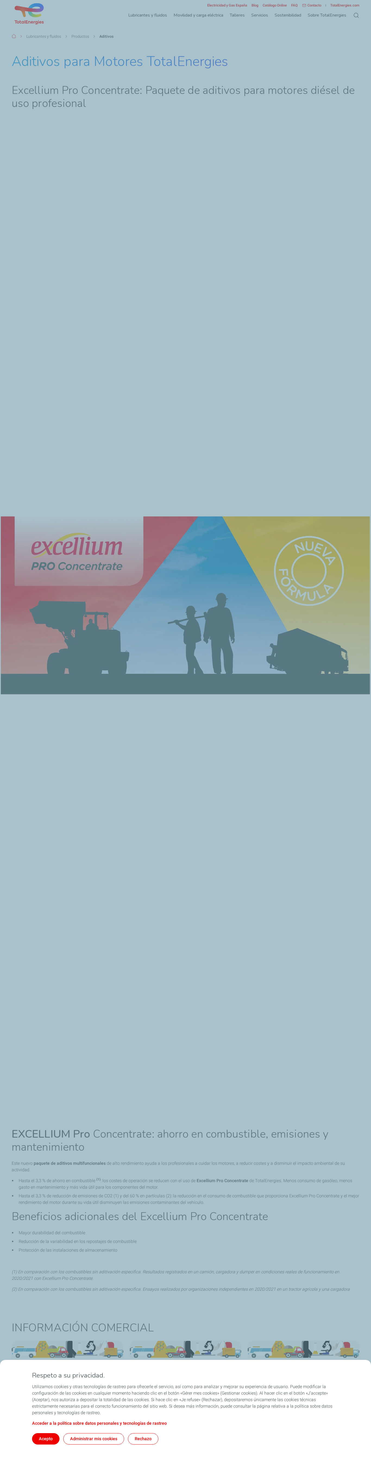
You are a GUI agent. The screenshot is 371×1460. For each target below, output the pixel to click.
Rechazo (143, 1438)
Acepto (46, 1438)
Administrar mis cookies (93, 1438)
